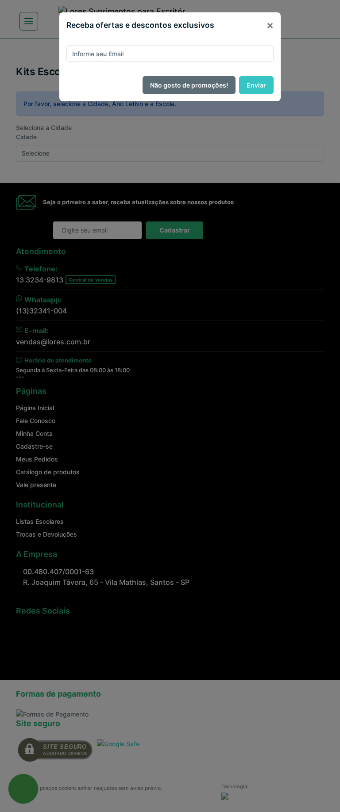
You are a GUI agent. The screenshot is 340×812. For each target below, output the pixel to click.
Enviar (256, 85)
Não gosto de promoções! (189, 85)
